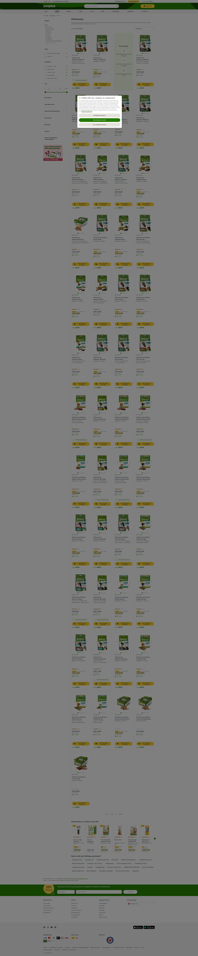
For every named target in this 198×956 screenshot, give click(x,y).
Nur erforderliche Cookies (99, 124)
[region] (99, 112)
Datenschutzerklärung (87, 111)
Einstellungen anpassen (99, 115)
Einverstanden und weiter (99, 120)
